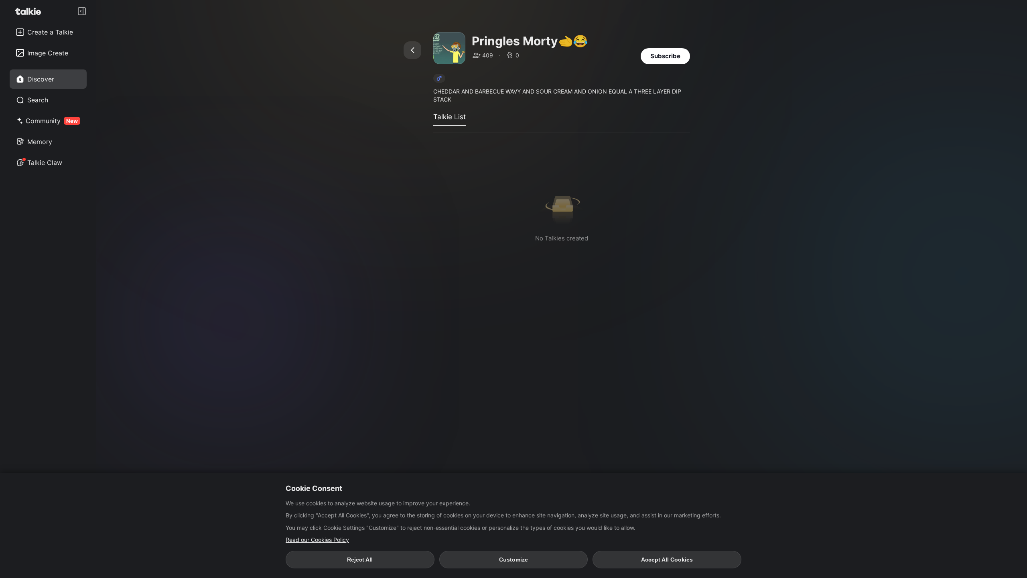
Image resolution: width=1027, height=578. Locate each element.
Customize (513, 559)
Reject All (360, 559)
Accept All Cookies (667, 559)
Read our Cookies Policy (317, 539)
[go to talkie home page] (30, 11)
